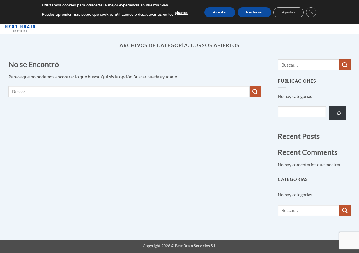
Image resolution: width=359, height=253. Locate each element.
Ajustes (288, 12)
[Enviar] (255, 91)
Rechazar (254, 12)
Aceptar (220, 12)
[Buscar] (337, 113)
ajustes (181, 12)
